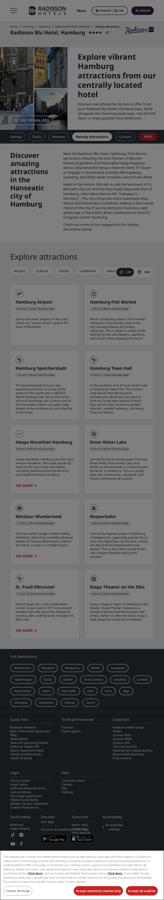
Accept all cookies (141, 891)
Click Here (35, 873)
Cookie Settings (18, 891)
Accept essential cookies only (98, 891)
